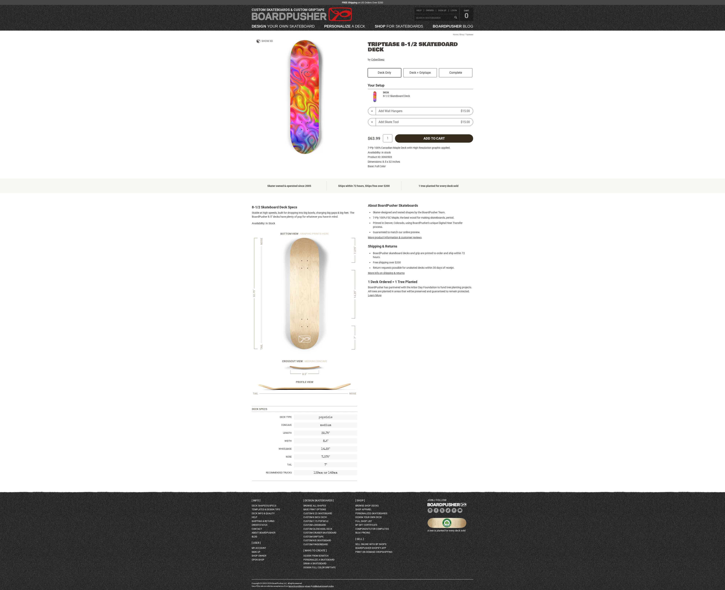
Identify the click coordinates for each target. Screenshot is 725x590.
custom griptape (313, 536)
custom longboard (314, 525)
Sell (360, 539)
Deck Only (384, 72)
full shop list (363, 521)
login (454, 10)
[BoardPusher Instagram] (430, 510)
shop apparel (363, 509)
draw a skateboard (314, 563)
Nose (289, 456)
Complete (455, 72)
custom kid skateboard (317, 540)
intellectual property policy (323, 586)
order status (259, 525)
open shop (258, 559)
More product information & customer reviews (395, 237)
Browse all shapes (314, 505)
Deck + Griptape (420, 72)
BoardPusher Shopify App (370, 548)
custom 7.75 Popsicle (316, 521)
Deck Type (286, 417)
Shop (462, 34)
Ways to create (315, 550)
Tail (289, 464)
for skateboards (399, 26)
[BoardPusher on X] (442, 510)
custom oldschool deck (317, 529)
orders (430, 10)
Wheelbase (285, 449)
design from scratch (316, 555)
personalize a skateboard (319, 559)
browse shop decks (367, 505)
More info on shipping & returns (386, 273)
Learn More (374, 295)
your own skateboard (283, 26)
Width (288, 441)
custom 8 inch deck (315, 517)
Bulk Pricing (362, 532)
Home (455, 34)
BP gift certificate (366, 525)
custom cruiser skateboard (319, 532)
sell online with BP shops (370, 544)
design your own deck (368, 517)
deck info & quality (263, 513)
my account (259, 548)
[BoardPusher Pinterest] (454, 510)
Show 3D (267, 41)
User (256, 542)
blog (453, 26)
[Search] (455, 17)
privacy (308, 586)
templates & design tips (266, 509)
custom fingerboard (315, 544)
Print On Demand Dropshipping (373, 552)
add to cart (434, 138)
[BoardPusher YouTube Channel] (459, 510)
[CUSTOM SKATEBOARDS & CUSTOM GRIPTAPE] (302, 20)
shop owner (259, 555)
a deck (344, 26)
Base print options (314, 509)
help (419, 10)
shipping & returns (263, 521)
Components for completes (372, 529)
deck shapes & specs (264, 505)
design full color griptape (319, 567)
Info (256, 500)
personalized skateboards (371, 513)
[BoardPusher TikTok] (448, 510)
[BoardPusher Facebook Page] (436, 510)
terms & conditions (296, 586)
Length (287, 433)
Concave (286, 425)
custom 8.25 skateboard (317, 513)
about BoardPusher (263, 532)
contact (257, 529)
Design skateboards (318, 500)
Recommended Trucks (279, 472)
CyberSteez (377, 59)
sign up (442, 10)
